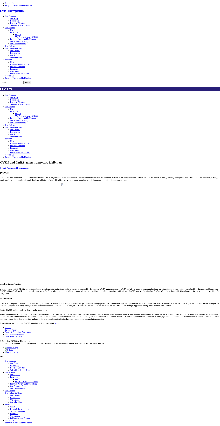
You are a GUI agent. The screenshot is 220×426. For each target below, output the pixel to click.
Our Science (10, 28)
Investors (8, 60)
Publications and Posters (20, 73)
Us (9, 76)
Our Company (11, 16)
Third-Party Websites (13, 337)
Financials (14, 69)
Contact (8, 327)
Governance (15, 71)
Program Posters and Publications (18, 5)
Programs (14, 32)
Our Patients (10, 46)
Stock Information (17, 67)
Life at (15, 53)
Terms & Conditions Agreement (18, 332)
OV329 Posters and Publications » (14, 168)
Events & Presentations (19, 64)
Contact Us (9, 3)
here (44, 310)
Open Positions (16, 57)
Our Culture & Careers (14, 48)
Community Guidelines (14, 334)
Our (14, 18)
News (12, 62)
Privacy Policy (11, 330)
